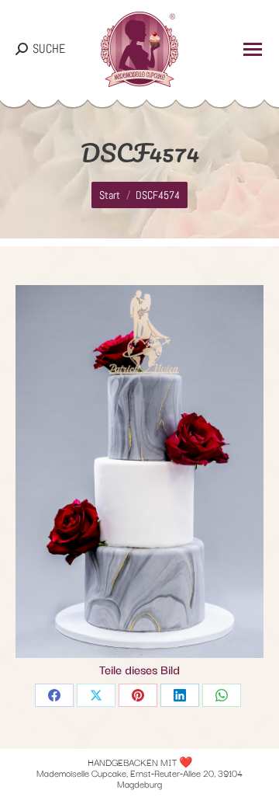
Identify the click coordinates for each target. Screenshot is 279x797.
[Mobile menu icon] (253, 49)
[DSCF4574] (140, 471)
